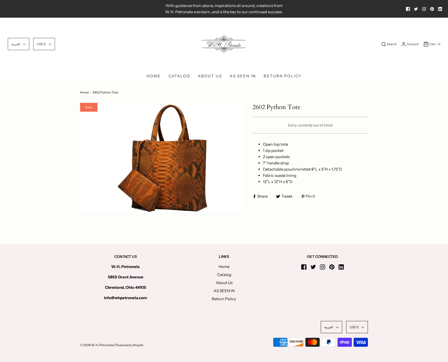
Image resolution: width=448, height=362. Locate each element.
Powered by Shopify (129, 345)
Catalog (179, 75)
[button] (18, 44)
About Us (210, 75)
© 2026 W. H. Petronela (97, 345)
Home (153, 75)
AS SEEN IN (243, 75)
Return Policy (283, 75)
